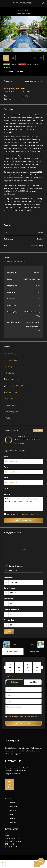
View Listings (38, 430)
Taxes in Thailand (11, 847)
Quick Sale (36, 64)
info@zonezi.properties (23, 13)
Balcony (9, 367)
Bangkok (13, 822)
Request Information (23, 520)
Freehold (9, 399)
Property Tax (9, 620)
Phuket (12, 803)
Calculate (9, 632)
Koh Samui (14, 806)
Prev (14, 645)
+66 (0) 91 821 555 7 (23, 10)
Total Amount (9, 577)
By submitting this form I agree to (22, 514)
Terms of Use (34, 514)
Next (32, 645)
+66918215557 (34, 439)
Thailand (10, 799)
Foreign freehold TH (12, 838)
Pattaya (12, 818)
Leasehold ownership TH (13, 841)
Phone (6, 467)
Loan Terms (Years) (11, 609)
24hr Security (11, 354)
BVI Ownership (10, 844)
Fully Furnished (12, 405)
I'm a (6, 488)
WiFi (8, 418)
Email (6, 478)
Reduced (7, 67)
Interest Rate (9, 599)
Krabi (12, 814)
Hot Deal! (22, 64)
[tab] (6, 58)
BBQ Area (10, 373)
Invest (29, 64)
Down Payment (9, 588)
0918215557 (21, 439)
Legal (7, 835)
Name (6, 456)
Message (7, 494)
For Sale (15, 64)
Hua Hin (13, 810)
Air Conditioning (12, 360)
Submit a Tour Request (23, 723)
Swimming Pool (12, 412)
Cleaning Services (12, 379)
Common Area (11, 392)
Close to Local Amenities (15, 386)
